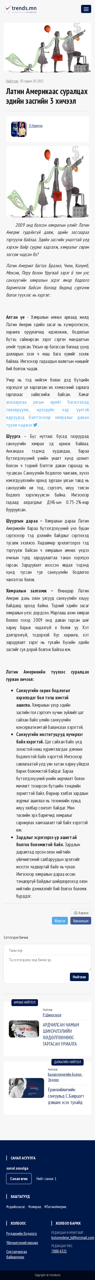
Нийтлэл (12, 81)
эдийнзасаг (16, 1206)
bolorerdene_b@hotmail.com (72, 1237)
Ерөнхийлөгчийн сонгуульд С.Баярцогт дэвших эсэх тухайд (66, 1095)
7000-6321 (59, 1250)
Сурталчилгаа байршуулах (16, 1254)
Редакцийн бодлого (21, 1233)
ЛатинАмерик (56, 1206)
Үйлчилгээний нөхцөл (22, 1242)
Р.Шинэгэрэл (52, 1014)
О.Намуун (36, 125)
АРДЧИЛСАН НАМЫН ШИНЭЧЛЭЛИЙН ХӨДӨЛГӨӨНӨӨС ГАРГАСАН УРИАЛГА (61, 1034)
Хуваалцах (81, 920)
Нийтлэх (79, 976)
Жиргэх (59, 920)
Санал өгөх (19, 1178)
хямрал (35, 1206)
